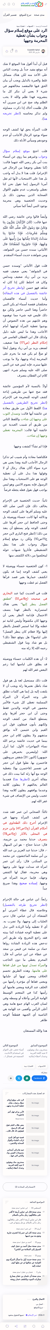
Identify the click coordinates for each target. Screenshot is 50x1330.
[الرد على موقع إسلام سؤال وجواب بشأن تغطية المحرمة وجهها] (35, 1103)
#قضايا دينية (28, 1066)
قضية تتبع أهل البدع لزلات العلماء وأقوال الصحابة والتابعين (15, 1140)
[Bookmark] (9, 4)
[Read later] (16, 51)
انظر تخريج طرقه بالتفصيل (25, 905)
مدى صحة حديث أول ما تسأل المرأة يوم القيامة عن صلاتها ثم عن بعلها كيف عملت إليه (23, 1262)
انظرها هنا (21, 779)
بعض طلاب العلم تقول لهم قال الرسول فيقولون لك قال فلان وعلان (15, 1128)
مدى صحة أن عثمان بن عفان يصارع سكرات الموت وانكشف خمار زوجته (25, 1278)
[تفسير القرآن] (10, 14)
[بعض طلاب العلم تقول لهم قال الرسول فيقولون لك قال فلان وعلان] (35, 1128)
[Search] (14, 4)
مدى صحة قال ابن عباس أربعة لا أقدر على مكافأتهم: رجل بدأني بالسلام (25, 1213)
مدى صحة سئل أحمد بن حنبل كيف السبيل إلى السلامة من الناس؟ (26, 1248)
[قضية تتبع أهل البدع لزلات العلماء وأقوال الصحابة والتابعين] (35, 1140)
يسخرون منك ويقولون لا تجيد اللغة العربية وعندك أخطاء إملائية (15, 1165)
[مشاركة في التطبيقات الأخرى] (11, 1078)
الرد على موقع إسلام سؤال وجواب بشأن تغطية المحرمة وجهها (15, 1103)
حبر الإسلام (32, 1315)
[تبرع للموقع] (25, 14)
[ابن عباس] (23, 1208)
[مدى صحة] (39, 14)
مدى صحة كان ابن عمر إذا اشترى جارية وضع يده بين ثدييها (24, 1234)
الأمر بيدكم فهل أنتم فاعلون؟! (16, 1113)
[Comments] (7, 1326)
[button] (39, 1078)
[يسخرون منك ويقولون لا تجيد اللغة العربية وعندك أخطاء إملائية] (35, 1165)
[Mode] (4, 4)
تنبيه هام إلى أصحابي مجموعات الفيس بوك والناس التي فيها (15, 1153)
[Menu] (25, 1326)
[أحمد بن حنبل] (26, 1242)
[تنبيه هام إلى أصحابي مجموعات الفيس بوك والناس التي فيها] (35, 1153)
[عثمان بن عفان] (26, 1272)
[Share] (16, 1326)
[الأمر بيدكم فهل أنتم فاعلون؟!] (35, 1115)
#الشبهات (42, 1066)
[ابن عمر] (27, 1228)
